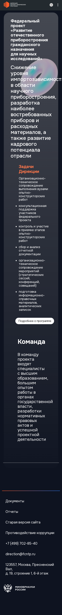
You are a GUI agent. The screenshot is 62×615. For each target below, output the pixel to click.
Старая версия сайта (23, 522)
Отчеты (12, 512)
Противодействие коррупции (30, 533)
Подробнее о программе (34, 321)
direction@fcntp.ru (20, 554)
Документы (15, 501)
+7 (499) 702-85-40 (21, 543)
